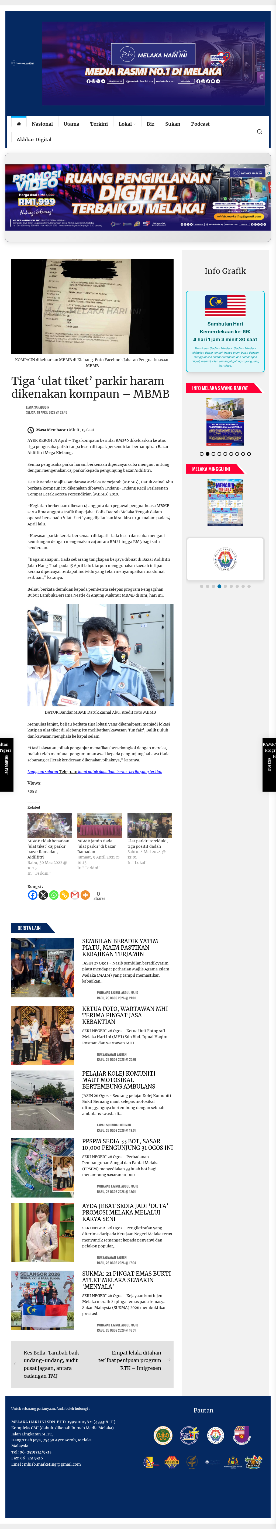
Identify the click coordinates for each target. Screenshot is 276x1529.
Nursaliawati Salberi (112, 1054)
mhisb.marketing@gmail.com (52, 1464)
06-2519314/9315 (35, 1452)
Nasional (42, 124)
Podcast (200, 124)
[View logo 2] (207, 586)
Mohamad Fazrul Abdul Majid (117, 992)
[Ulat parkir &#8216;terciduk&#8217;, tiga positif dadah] (149, 825)
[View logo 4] (219, 586)
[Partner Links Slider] (225, 559)
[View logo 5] (225, 586)
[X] (43, 895)
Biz (150, 124)
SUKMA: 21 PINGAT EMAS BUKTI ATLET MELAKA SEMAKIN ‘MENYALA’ (126, 1280)
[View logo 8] (243, 586)
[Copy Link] (64, 895)
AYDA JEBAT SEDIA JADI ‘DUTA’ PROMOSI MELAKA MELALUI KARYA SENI (125, 1212)
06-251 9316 (31, 1458)
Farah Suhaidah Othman (114, 1125)
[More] (85, 895)
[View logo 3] (213, 586)
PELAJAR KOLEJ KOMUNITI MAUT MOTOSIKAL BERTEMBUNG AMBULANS (119, 1080)
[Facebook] (32, 895)
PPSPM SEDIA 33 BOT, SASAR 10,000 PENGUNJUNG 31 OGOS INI (127, 1144)
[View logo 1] (201, 586)
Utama (71, 124)
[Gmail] (75, 895)
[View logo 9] (249, 586)
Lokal (125, 124)
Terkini (99, 124)
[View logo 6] (231, 586)
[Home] (18, 124)
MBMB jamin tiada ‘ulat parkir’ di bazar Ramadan (96, 846)
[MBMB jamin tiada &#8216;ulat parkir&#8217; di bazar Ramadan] (99, 825)
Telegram (68, 771)
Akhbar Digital (34, 139)
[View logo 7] (237, 586)
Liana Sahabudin (37, 407)
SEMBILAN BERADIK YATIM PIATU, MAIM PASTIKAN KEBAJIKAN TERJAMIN (120, 947)
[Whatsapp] (53, 895)
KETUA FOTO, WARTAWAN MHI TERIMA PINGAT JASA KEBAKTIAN (125, 1015)
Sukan (172, 124)
